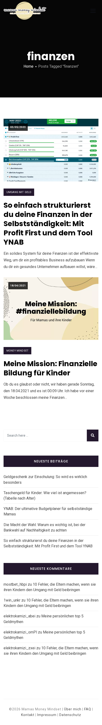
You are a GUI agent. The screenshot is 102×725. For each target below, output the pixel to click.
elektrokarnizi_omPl (20, 632)
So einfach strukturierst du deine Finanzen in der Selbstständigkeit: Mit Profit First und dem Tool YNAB (48, 223)
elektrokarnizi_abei (19, 616)
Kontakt (27, 715)
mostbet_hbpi (15, 584)
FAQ (87, 709)
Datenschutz (70, 715)
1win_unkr (12, 600)
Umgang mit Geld (18, 192)
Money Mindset (17, 350)
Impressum (46, 715)
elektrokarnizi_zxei (19, 648)
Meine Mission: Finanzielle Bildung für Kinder (50, 368)
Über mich (72, 709)
